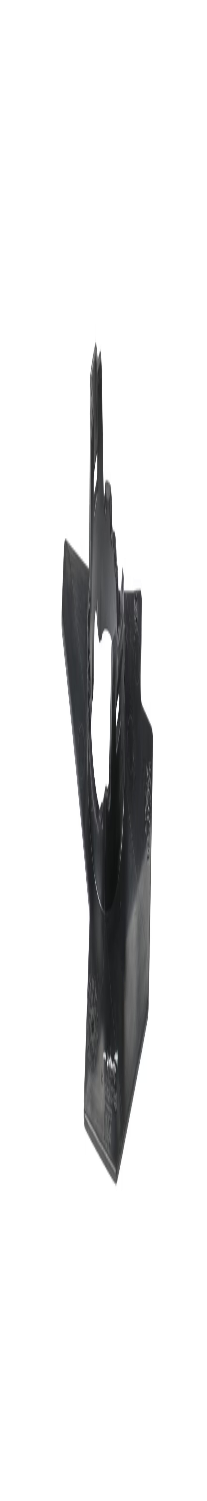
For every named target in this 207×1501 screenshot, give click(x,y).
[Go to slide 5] (10, 859)
